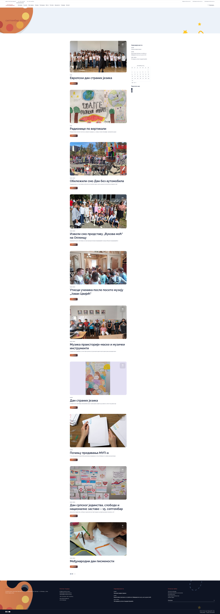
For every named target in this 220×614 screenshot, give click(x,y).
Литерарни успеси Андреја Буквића (139, 59)
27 (143, 78)
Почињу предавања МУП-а (89, 453)
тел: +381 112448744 (30, 1)
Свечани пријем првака (136, 49)
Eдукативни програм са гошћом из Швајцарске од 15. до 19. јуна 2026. (132, 597)
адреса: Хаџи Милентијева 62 (11, 1)
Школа (74, 230)
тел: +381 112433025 (21, 1)
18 (137, 76)
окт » (135, 82)
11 (137, 74)
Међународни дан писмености (92, 561)
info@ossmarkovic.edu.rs (186, 1)
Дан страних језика (84, 400)
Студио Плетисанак (210, 612)
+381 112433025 (63, 596)
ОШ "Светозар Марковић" (206, 611)
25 (137, 78)
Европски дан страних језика (91, 78)
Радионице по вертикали (88, 128)
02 (72, 574)
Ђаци (71, 74)
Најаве (71, 397)
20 (143, 76)
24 (135, 78)
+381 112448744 (69, 596)
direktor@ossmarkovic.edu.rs (198, 1)
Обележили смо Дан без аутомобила (97, 181)
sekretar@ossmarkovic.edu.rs (209, 1)
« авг (132, 82)
